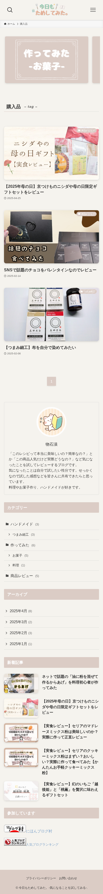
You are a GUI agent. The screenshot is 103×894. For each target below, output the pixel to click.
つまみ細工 (23, 534)
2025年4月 (21, 611)
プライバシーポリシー (41, 878)
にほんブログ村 (39, 831)
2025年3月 (21, 622)
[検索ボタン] (10, 10)
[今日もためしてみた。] (52, 10)
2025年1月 (21, 644)
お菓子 (20, 555)
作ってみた (22, 545)
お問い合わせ (68, 878)
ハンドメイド (24, 524)
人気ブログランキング (42, 844)
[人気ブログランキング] (15, 844)
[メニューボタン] (93, 10)
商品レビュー (24, 576)
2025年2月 (21, 633)
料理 (18, 565)
